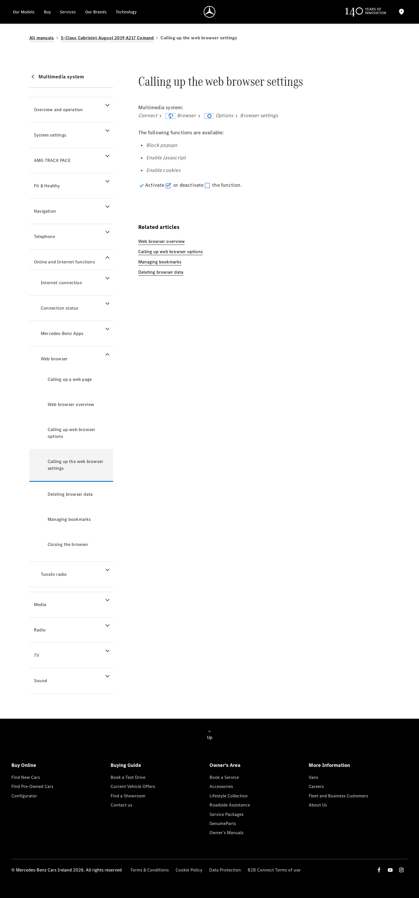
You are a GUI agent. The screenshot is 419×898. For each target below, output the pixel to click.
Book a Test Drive (128, 777)
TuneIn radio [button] (54, 574)
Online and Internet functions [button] (64, 262)
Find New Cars (25, 777)
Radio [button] (40, 630)
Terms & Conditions (149, 870)
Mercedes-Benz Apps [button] (62, 333)
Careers (316, 786)
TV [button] (36, 655)
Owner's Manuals (226, 833)
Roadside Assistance (230, 805)
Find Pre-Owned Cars (32, 786)
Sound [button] (40, 681)
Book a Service (224, 777)
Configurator (24, 796)
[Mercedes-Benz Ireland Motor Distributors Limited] (209, 12)
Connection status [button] (59, 308)
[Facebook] (379, 869)
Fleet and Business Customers (338, 796)
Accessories (221, 786)
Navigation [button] (45, 211)
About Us (318, 805)
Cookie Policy (189, 870)
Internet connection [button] (61, 283)
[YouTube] (390, 869)
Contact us (121, 805)
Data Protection (225, 870)
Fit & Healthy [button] (47, 186)
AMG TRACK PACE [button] (52, 160)
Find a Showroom (128, 796)
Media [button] (40, 605)
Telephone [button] (44, 236)
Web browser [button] (54, 359)
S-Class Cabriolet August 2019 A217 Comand (107, 38)
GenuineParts (223, 823)
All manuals (41, 38)
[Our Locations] (401, 12)
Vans (313, 777)
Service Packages (226, 814)
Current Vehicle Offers (133, 786)
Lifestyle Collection (229, 796)
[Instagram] (401, 869)
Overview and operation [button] (58, 110)
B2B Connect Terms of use (274, 870)
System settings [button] (50, 135)
